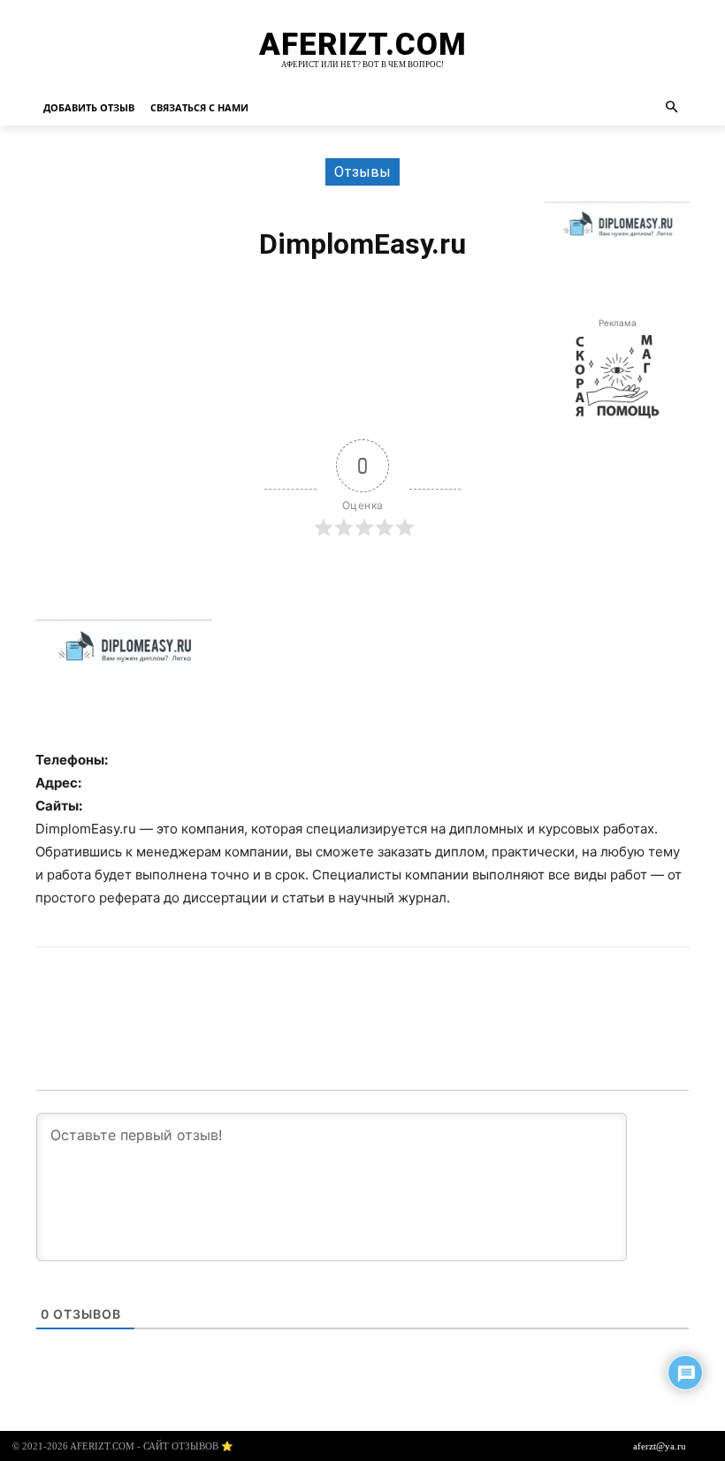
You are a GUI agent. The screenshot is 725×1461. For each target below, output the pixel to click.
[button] (672, 108)
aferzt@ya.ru (659, 1446)
